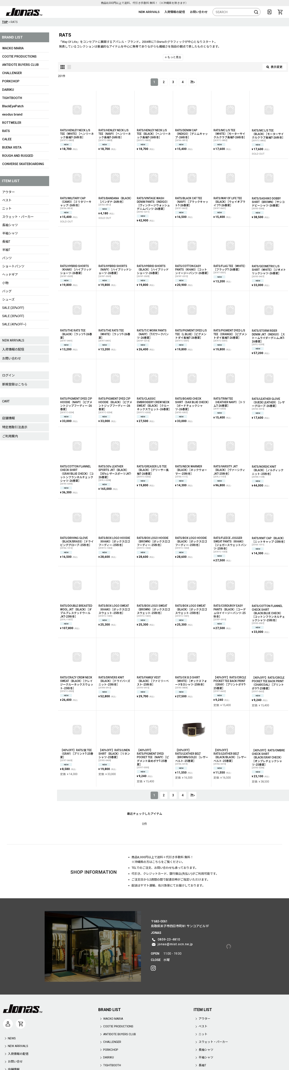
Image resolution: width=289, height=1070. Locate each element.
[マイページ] (8, 998)
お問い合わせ (199, 12)
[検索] (256, 12)
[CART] (280, 12)
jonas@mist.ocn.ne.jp (141, 931)
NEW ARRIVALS (149, 12)
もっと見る (174, 57)
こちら (156, 862)
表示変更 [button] (277, 67)
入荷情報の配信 (174, 12)
